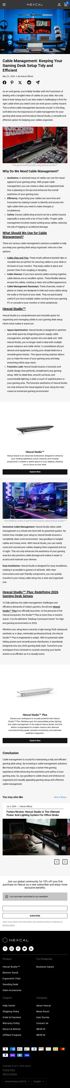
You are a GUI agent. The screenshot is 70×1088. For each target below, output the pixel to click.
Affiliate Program (12, 1035)
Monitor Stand (10, 972)
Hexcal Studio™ (11, 966)
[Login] (59, 4)
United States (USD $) (15, 1081)
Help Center (9, 1005)
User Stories (42, 1017)
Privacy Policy (9, 1070)
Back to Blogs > (60, 797)
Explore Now (35, 472)
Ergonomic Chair (12, 978)
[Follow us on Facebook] (5, 948)
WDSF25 (40, 1029)
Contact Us (42, 1023)
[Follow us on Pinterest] (18, 948)
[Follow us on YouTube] (24, 948)
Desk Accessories (12, 990)
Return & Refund (12, 1029)
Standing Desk (10, 984)
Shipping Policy (11, 1011)
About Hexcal (43, 1005)
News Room (42, 1011)
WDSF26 (40, 1035)
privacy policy (8, 925)
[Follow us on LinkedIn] (31, 948)
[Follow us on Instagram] (11, 948)
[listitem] (4, 82)
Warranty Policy (11, 1023)
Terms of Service (10, 1074)
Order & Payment (12, 1017)
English (37, 1081)
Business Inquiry (45, 966)
